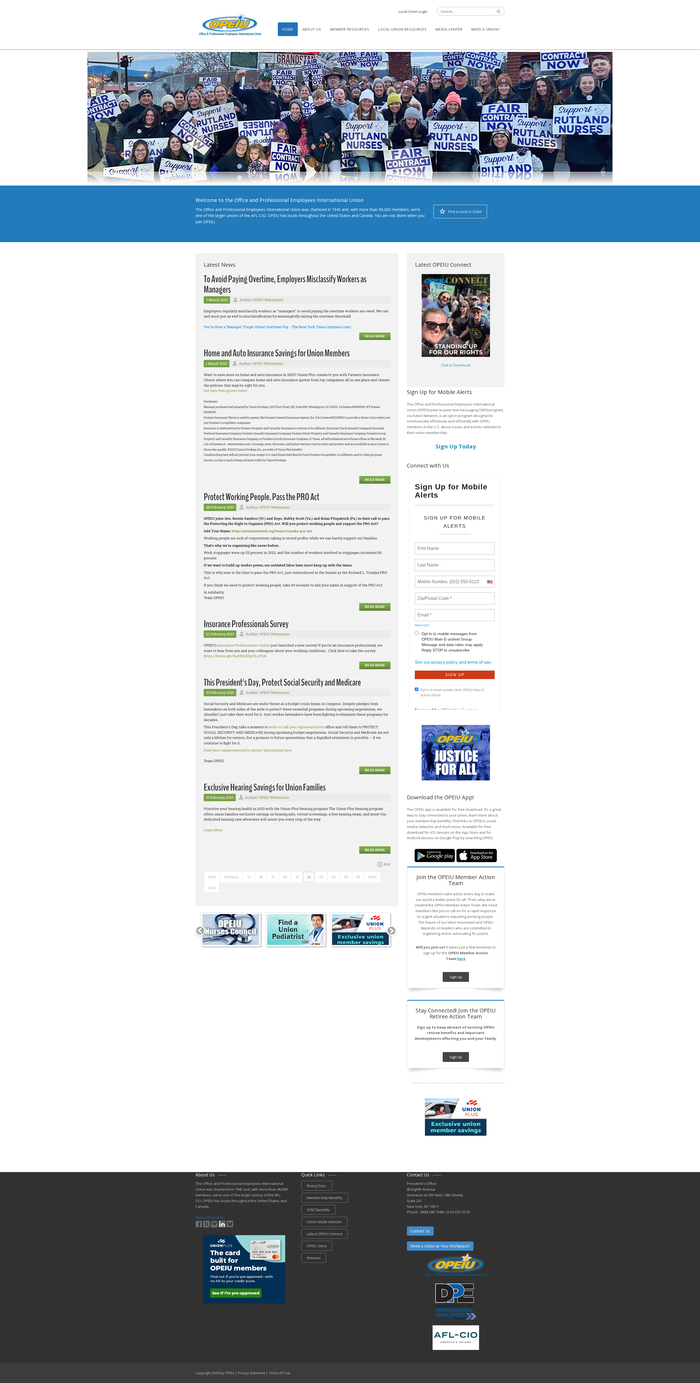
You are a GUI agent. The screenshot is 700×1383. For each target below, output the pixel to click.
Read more (375, 336)
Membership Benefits (325, 1197)
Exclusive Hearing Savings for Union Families (265, 787)
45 (346, 876)
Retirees (314, 1257)
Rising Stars (317, 1185)
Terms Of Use (279, 1373)
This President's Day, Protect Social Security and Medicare (282, 682)
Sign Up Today (456, 446)
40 (285, 876)
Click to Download (455, 365)
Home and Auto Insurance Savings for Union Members (277, 353)
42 (309, 876)
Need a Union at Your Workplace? (440, 1246)
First (212, 876)
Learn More (213, 829)
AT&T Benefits (318, 1209)
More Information (210, 1217)
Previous (231, 876)
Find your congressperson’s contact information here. (248, 750)
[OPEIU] (230, 24)
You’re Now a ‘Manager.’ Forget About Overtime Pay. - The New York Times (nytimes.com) (277, 326)
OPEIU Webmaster (268, 299)
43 (321, 876)
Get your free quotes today (225, 390)
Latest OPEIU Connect (324, 1233)
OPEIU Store (317, 1245)
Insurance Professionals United (244, 645)
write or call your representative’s (296, 726)
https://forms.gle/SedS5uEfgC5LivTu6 (235, 655)
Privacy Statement (251, 1373)
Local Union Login (413, 11)
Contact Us (420, 1231)
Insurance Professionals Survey (246, 624)
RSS (387, 864)
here (461, 958)
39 (273, 876)
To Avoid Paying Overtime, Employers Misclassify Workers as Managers (285, 284)
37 (249, 876)
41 (297, 876)
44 (333, 876)
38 (261, 876)
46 (358, 876)
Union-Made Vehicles (324, 1221)
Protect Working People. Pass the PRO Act (261, 497)
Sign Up (456, 976)
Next (373, 876)
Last (211, 887)
